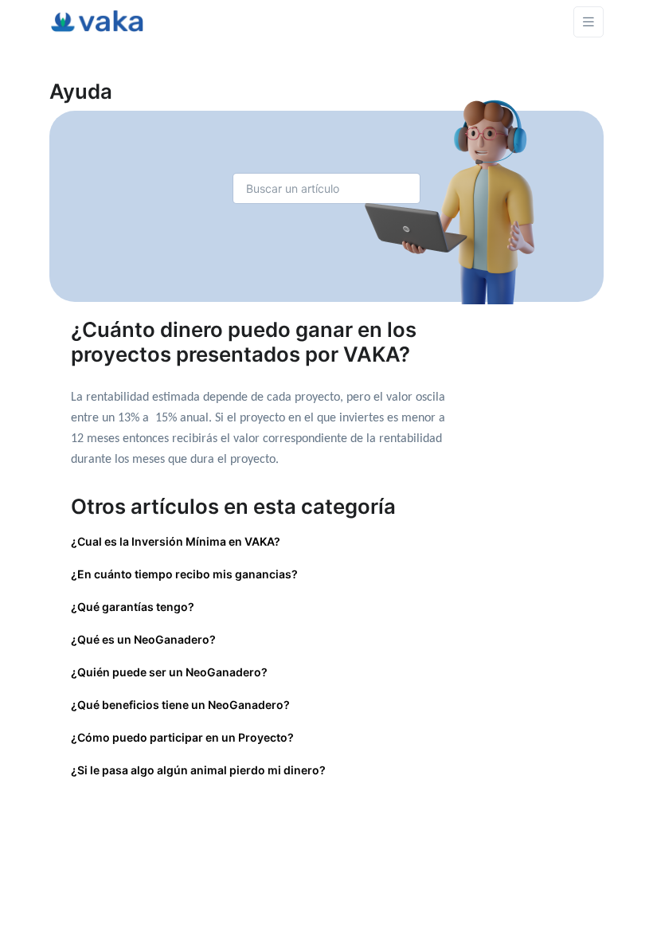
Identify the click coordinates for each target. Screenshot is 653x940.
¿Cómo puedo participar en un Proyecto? (182, 737)
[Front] (97, 21)
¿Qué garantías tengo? (132, 606)
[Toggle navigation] (588, 21)
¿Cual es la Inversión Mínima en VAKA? (175, 541)
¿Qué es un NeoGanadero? (143, 639)
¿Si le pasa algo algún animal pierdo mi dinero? (198, 770)
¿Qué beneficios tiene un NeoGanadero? (180, 704)
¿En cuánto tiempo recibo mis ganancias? (184, 574)
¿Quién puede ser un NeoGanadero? (169, 672)
